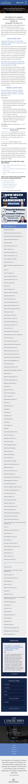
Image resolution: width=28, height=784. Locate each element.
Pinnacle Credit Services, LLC (10, 506)
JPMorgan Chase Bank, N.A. (10, 383)
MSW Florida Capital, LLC (9, 474)
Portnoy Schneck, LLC (5, 132)
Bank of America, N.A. (9, 262)
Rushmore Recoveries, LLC (10, 559)
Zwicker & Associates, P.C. (10, 634)
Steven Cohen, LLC (8, 584)
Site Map (14, 753)
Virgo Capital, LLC (8, 621)
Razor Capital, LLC (8, 540)
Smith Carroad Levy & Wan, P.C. (11, 578)
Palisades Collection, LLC (9, 503)
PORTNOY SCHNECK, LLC (9, 128)
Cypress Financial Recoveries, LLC (11, 305)
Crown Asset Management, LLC (11, 302)
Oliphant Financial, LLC (9, 496)
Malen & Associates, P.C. (9, 435)
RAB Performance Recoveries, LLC (12, 530)
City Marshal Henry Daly (8, 187)
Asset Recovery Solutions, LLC (11, 252)
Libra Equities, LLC (8, 415)
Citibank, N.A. (7, 286)
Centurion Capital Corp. (9, 282)
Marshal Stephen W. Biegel (10, 461)
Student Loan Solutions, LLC (10, 587)
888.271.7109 (19, 2)
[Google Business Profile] (15, 740)
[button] (26, 2)
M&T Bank (6, 428)
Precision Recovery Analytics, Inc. (11, 519)
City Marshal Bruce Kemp (8, 182)
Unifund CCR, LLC (8, 608)
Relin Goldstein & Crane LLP (10, 536)
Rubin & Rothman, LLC (9, 556)
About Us (14, 747)
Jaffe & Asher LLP (8, 373)
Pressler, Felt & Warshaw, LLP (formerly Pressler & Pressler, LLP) (15, 523)
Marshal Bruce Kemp (8, 441)
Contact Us (14, 749)
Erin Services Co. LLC (8, 328)
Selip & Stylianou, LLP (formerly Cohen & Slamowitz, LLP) (13, 571)
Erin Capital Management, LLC (11, 321)
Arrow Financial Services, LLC (10, 246)
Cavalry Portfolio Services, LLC (11, 279)
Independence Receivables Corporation (13, 370)
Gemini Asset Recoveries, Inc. (10, 347)
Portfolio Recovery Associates (10, 516)
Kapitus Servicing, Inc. (9, 389)
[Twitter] (13, 740)
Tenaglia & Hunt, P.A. (8, 594)
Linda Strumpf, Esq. (8, 418)
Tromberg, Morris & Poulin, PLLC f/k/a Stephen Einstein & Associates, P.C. (14, 598)
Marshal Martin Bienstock (10, 448)
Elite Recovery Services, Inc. (10, 315)
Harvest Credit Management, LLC (11, 360)
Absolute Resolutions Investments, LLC (13, 233)
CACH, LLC (6, 269)
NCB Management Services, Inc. (11, 480)
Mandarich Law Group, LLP (10, 438)
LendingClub (7, 409)
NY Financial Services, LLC (10, 493)
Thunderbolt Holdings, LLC (10, 601)
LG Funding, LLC (7, 412)
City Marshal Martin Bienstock (9, 186)
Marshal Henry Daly (8, 451)
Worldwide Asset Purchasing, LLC (11, 631)
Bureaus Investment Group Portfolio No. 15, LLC (14, 266)
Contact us (3, 35)
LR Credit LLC (7, 422)
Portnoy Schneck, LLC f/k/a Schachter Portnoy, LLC (14, 563)
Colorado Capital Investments (11, 292)
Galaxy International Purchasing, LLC (12, 344)
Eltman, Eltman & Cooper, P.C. (10, 318)
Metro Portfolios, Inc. (8, 457)
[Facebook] (11, 740)
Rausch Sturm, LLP (8, 533)
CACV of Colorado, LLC (9, 273)
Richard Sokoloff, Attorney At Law (11, 546)
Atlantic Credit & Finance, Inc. (10, 255)
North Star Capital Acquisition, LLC (12, 490)
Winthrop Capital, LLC (9, 624)
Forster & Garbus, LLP (9, 337)
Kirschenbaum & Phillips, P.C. (10, 399)
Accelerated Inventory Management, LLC (13, 236)
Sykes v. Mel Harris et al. (9, 53)
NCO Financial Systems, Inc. (10, 483)
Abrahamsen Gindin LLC (9, 229)
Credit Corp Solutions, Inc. (10, 299)
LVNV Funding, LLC (8, 425)
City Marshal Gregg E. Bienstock (10, 184)
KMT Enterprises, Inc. (8, 405)
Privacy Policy (14, 751)
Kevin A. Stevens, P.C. (8, 396)
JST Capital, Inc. (7, 386)
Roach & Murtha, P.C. (8, 549)
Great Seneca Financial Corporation (12, 357)
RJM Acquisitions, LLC (9, 553)
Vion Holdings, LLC (8, 618)
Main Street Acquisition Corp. (10, 431)
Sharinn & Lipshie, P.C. (9, 574)
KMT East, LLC (7, 402)
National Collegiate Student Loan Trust (13, 486)
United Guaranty (8, 611)
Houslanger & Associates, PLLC (11, 367)
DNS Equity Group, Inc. (9, 312)
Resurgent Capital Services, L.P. (11, 543)
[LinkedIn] (17, 740)
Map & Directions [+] (14, 734)
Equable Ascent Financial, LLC (10, 324)
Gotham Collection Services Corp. (11, 354)
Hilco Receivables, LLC (9, 363)
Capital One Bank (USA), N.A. (10, 276)
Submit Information (14, 708)
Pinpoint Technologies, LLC (10, 509)
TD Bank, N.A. (7, 591)
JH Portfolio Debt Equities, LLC (11, 380)
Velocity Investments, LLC (10, 614)
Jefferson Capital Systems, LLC (11, 376)
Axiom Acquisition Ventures (10, 259)
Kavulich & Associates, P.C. (10, 393)
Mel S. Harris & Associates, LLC (11, 470)
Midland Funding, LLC (9, 467)
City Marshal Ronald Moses (9, 180)
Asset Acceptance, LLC (9, 249)
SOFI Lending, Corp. (8, 581)
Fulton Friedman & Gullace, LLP (11, 341)
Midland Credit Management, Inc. (11, 464)
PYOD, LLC (6, 527)
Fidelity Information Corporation (11, 331)
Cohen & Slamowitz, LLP (9, 289)
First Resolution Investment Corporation (13, 334)
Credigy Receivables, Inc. (9, 295)
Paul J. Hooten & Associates (10, 499)
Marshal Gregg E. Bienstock (10, 444)
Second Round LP (8, 567)
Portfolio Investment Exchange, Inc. (12, 512)
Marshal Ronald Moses (9, 454)
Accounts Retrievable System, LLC (11, 239)
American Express (8, 242)
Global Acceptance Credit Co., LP (11, 350)
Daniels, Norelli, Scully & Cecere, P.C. (12, 308)
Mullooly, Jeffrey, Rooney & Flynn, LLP (12, 477)
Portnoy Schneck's (5, 141)
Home (14, 745)
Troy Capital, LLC (8, 605)
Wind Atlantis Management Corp (11, 627)
